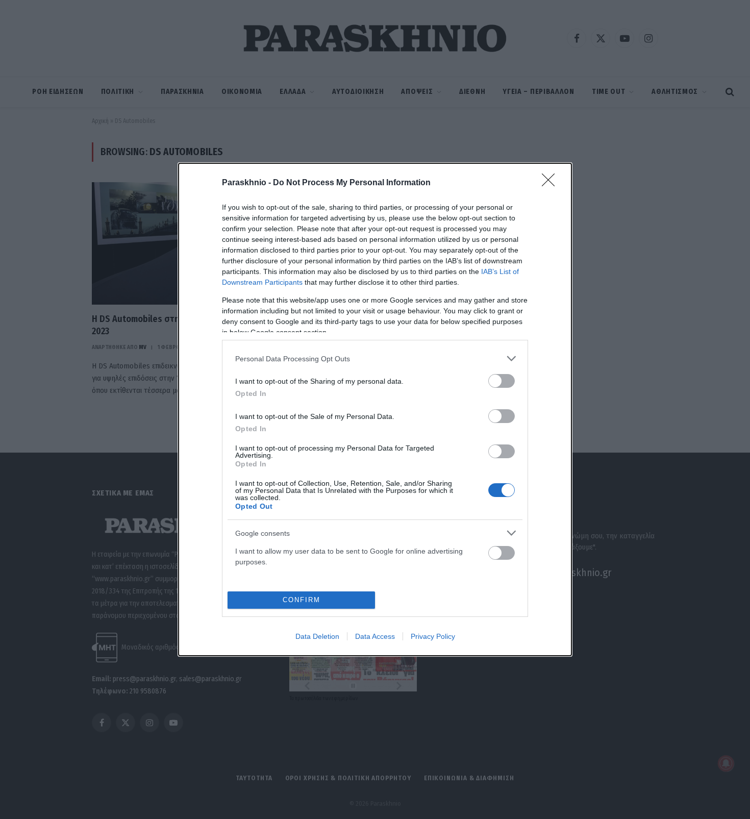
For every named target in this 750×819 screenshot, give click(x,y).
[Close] (551, 183)
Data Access (375, 636)
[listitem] (375, 358)
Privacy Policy (433, 636)
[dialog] (375, 409)
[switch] (501, 381)
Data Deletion (317, 636)
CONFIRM (301, 600)
